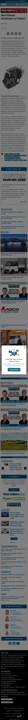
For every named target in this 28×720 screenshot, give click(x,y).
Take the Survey (14, 369)
